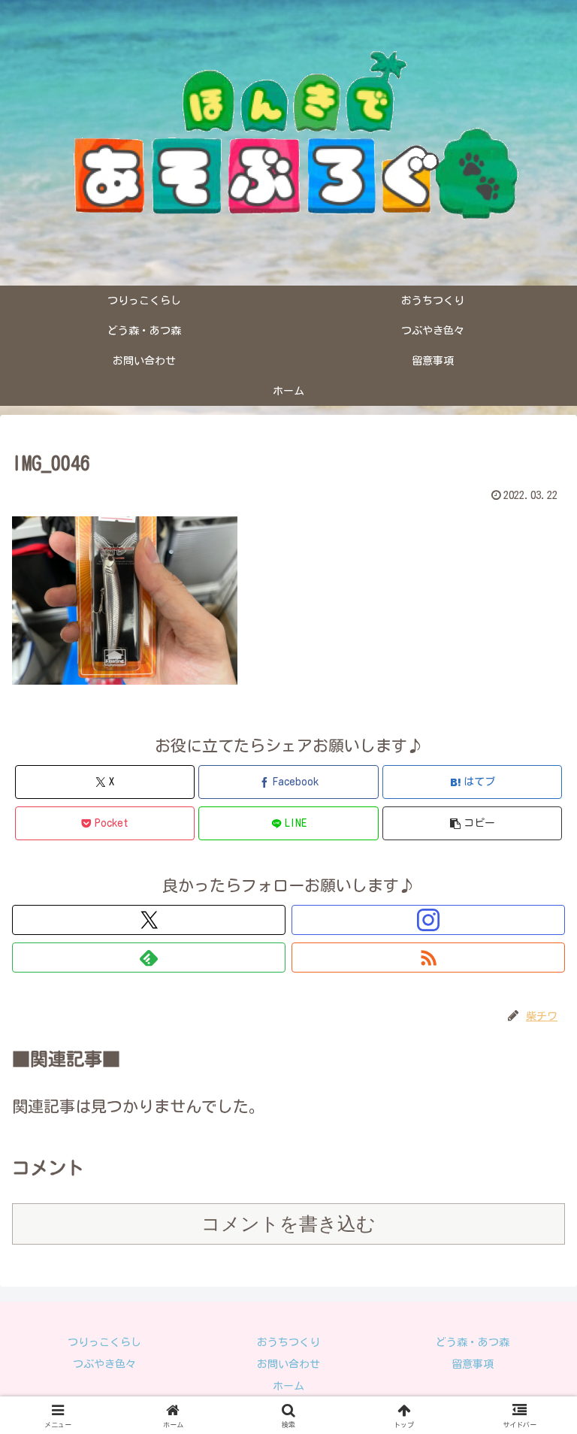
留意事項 (473, 1364)
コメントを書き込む (288, 1223)
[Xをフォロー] (148, 920)
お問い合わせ (288, 1364)
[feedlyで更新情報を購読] (148, 957)
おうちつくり (288, 1342)
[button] (472, 823)
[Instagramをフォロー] (428, 920)
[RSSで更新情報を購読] (428, 957)
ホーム (288, 1386)
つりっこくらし (104, 1342)
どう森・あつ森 (472, 1342)
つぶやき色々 (104, 1364)
